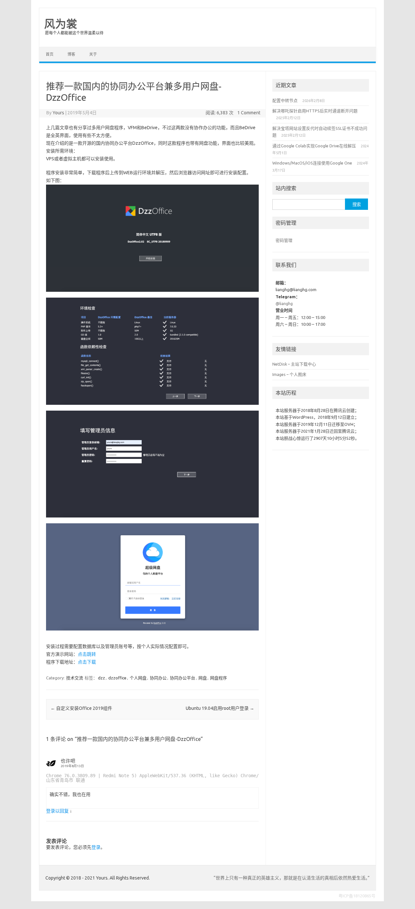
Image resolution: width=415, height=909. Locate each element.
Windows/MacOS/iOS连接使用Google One (312, 163)
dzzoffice (117, 678)
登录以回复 (57, 810)
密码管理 (284, 240)
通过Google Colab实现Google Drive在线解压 (314, 145)
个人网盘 (138, 678)
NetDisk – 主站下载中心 (294, 364)
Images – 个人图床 (289, 374)
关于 (93, 54)
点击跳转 (87, 654)
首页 (49, 54)
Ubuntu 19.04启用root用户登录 (220, 708)
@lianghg (284, 303)
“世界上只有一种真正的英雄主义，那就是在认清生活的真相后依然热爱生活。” (292, 878)
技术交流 (74, 678)
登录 (96, 847)
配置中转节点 (285, 100)
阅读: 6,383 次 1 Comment (233, 112)
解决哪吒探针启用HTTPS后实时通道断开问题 (315, 110)
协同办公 (158, 678)
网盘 (202, 678)
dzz (101, 678)
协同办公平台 (182, 678)
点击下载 (87, 662)
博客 (71, 54)
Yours (58, 112)
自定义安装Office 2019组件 (81, 708)
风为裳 (60, 23)
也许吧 (68, 761)
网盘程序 (218, 678)
